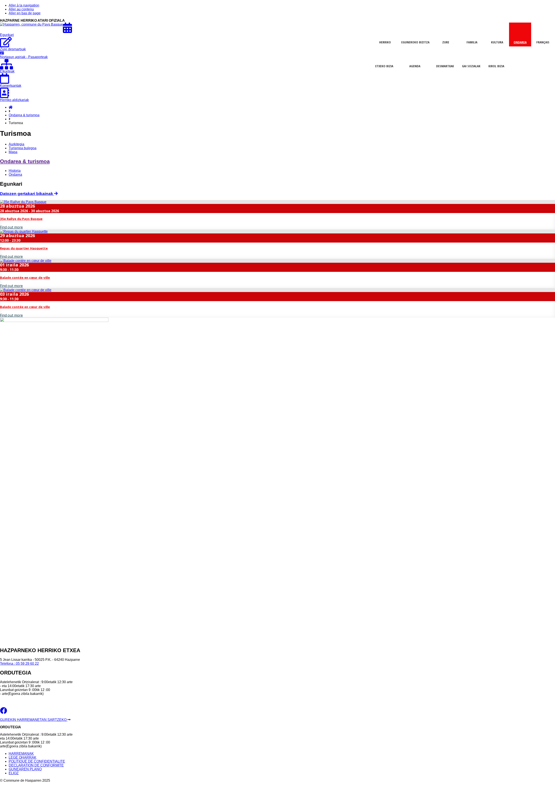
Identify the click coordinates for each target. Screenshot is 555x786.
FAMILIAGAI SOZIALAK (471, 43)
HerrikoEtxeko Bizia (384, 43)
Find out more (11, 227)
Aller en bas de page (25, 13)
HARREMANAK (21, 753)
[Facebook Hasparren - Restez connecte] (3, 712)
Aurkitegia (16, 144)
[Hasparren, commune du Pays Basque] (31, 24)
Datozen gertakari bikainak (27, 193)
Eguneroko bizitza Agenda (415, 43)
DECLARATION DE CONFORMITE (36, 765)
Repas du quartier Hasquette (24, 248)
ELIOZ (14, 773)
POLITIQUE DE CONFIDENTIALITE (37, 761)
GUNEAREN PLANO (25, 769)
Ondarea (15, 174)
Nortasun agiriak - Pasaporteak (24, 57)
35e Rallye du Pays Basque (21, 219)
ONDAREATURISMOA (519, 43)
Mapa (13, 152)
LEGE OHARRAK (22, 757)
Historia (15, 170)
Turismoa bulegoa (22, 148)
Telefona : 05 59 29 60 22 (19, 663)
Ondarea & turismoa (24, 115)
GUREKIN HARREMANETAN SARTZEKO (33, 720)
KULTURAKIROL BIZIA (496, 43)
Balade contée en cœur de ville (25, 277)
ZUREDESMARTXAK (445, 43)
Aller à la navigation (24, 5)
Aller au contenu (21, 9)
